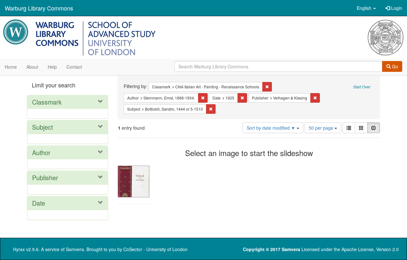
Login (396, 8)
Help (52, 67)
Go (394, 66)
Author (41, 152)
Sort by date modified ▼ (272, 128)
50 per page (322, 128)
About (32, 67)
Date (38, 203)
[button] (366, 8)
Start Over (361, 86)
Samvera (75, 249)
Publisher (45, 177)
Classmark (47, 101)
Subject (42, 127)
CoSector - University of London (155, 249)
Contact (74, 67)
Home (11, 67)
